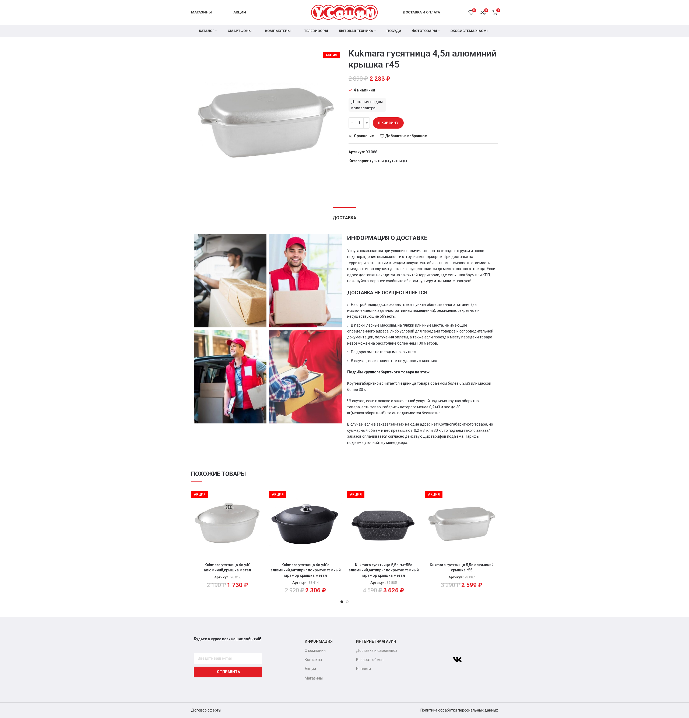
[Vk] (457, 660)
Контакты (313, 659)
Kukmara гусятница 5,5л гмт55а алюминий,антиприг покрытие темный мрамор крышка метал (384, 570)
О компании (315, 650)
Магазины (314, 678)
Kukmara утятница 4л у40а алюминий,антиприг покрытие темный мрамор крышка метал (305, 570)
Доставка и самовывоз (376, 650)
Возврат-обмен (370, 659)
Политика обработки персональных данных (459, 710)
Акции (310, 669)
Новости (363, 669)
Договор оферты (206, 710)
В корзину (388, 123)
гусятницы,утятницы (388, 161)
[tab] (344, 215)
